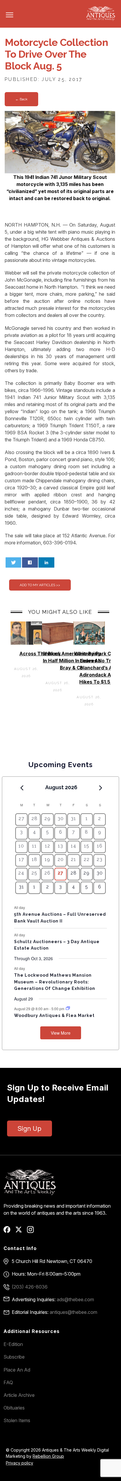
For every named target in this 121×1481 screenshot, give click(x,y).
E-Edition (13, 1344)
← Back (21, 99)
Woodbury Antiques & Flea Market (54, 1015)
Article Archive (19, 1395)
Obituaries (14, 1408)
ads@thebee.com (75, 1299)
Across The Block (40, 653)
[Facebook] (9, 1231)
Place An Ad (17, 1370)
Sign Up (29, 1128)
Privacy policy (19, 1462)
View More (60, 1033)
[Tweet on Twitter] (13, 562)
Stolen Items (17, 1420)
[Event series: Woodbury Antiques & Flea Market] (68, 1008)
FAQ (8, 1382)
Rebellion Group (48, 1456)
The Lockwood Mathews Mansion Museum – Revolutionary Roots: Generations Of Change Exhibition (54, 982)
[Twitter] (20, 1231)
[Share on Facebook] (30, 562)
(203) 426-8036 (30, 1287)
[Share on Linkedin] (46, 562)
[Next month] (100, 787)
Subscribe (14, 1357)
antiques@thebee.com (73, 1312)
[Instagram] (32, 1231)
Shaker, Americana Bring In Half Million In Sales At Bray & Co (71, 661)
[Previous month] (22, 787)
